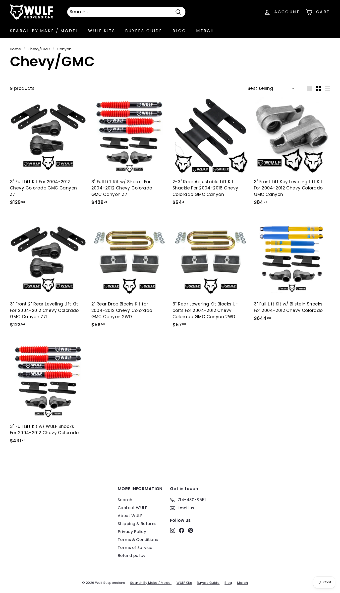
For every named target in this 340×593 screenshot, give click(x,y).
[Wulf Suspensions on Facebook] (181, 530)
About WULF (130, 516)
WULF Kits (101, 31)
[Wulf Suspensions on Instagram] (172, 530)
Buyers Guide (143, 31)
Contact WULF (132, 508)
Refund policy (132, 555)
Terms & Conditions (138, 539)
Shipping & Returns (137, 524)
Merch (205, 31)
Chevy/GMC (39, 49)
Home (15, 49)
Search (125, 500)
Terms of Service (135, 547)
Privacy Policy (132, 531)
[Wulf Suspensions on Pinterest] (190, 530)
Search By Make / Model (44, 31)
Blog (179, 31)
